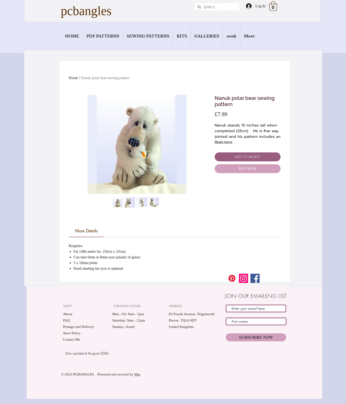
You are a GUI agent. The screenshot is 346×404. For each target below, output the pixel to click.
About (67, 314)
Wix (137, 374)
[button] (273, 6)
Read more (223, 141)
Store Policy (72, 333)
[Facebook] (255, 278)
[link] (86, 230)
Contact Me (71, 339)
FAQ (66, 320)
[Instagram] (243, 278)
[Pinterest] (232, 278)
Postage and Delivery (78, 327)
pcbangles (86, 11)
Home (73, 78)
